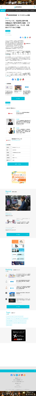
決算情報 (32, 10)
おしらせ (18, 385)
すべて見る (18, 98)
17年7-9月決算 (8, 104)
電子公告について (18, 383)
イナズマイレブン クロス (10, 316)
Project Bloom (9, 322)
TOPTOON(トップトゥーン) (10, 318)
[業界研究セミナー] (19, 177)
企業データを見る (18, 164)
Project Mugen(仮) (9, 320)
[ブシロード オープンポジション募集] (18, 15)
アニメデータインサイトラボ (19, 316)
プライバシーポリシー (18, 386)
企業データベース (10, 10)
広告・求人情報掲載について (18, 379)
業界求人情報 (18, 10)
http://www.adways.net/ (15, 140)
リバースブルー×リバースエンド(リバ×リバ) (19, 320)
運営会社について (18, 378)
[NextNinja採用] (18, 335)
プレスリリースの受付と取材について (18, 381)
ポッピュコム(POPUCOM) (24, 318)
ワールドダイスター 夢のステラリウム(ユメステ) (19, 322)
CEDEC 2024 (17, 318)
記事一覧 (2, 10)
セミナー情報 (25, 10)
